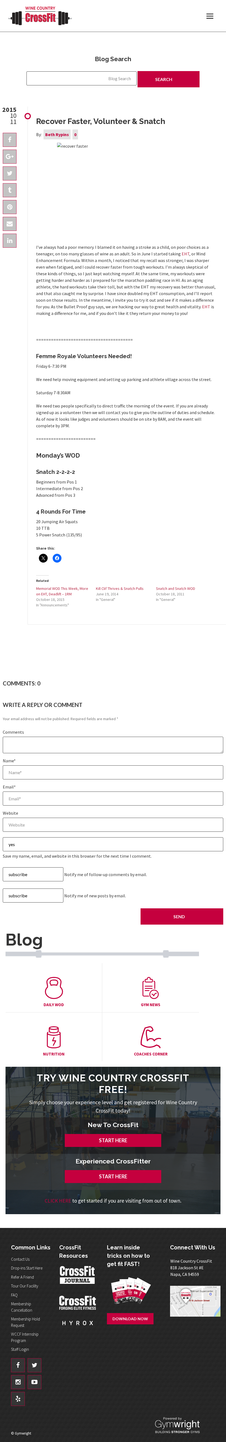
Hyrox (77, 1329)
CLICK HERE (58, 1200)
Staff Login (20, 1349)
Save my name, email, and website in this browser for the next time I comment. (77, 856)
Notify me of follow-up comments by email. (105, 874)
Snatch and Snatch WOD (175, 588)
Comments (13, 732)
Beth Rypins (57, 134)
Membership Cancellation (21, 1307)
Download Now (130, 1318)
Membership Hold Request (25, 1322)
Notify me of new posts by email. (95, 895)
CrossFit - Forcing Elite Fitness (77, 1303)
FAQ (14, 1295)
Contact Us (20, 1259)
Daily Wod (54, 1004)
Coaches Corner (151, 1054)
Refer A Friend (22, 1277)
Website (10, 813)
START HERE (113, 1140)
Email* (9, 787)
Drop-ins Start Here (26, 1268)
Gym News (150, 1004)
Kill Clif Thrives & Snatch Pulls (120, 588)
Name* (9, 760)
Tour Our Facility (24, 1286)
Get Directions (195, 1308)
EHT (185, 253)
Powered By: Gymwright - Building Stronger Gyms (181, 1425)
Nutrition (53, 1054)
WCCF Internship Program (25, 1337)
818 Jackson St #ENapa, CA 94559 (191, 1267)
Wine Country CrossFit (40, 16)
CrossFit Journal (77, 1277)
